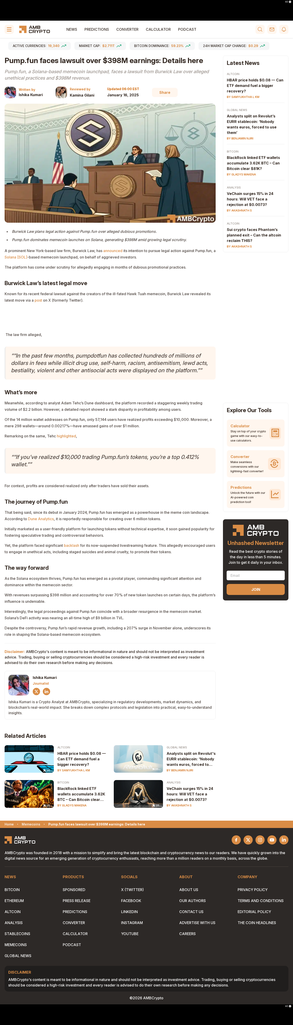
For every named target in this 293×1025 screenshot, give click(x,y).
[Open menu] (9, 29)
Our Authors (192, 900)
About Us (188, 889)
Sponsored (74, 889)
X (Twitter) (132, 889)
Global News (177, 747)
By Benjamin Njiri (180, 770)
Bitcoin (63, 782)
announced (112, 250)
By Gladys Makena (72, 805)
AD (286, 2)
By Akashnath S (179, 805)
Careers (187, 933)
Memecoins (16, 944)
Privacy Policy (253, 889)
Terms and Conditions (261, 900)
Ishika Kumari (31, 94)
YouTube (129, 933)
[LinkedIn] (46, 691)
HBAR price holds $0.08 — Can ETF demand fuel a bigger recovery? (81, 759)
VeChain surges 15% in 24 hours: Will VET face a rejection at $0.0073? (190, 794)
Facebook (131, 900)
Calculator (158, 29)
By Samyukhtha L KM (73, 770)
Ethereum (14, 900)
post (38, 300)
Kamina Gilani (82, 95)
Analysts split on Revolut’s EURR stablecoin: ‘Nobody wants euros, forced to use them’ (252, 124)
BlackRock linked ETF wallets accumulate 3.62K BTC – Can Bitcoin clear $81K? (81, 794)
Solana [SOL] (16, 257)
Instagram (132, 922)
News (71, 29)
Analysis (174, 782)
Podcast (187, 29)
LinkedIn (129, 911)
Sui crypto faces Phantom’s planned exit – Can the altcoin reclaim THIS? (254, 235)
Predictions (96, 29)
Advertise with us (197, 922)
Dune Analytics (41, 519)
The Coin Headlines (257, 922)
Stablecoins (17, 933)
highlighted (66, 436)
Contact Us (191, 911)
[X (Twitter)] (36, 691)
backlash (71, 545)
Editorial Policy (254, 911)
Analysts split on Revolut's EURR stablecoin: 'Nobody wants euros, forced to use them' (191, 759)
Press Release (76, 900)
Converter (127, 29)
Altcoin (63, 747)
